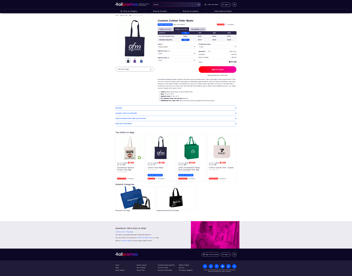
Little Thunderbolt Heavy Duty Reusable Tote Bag (189, 169)
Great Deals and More (223, 11)
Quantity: (202, 51)
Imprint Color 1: (164, 51)
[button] (128, 60)
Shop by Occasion (160, 11)
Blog (116, 267)
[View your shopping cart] (234, 4)
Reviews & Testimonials (165, 270)
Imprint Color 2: (163, 58)
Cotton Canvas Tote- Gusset (221, 168)
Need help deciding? (123, 123)
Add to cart (218, 69)
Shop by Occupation (190, 11)
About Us (181, 267)
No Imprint (197, 29)
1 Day (165, 29)
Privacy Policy (220, 270)
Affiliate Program (184, 265)
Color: (160, 44)
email (151, 238)
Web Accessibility (230, 270)
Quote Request (120, 270)
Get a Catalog (141, 267)
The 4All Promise (163, 267)
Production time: (205, 44)
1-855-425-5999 (142, 238)
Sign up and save (212, 254)
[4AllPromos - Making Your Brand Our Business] (126, 5)
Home (117, 265)
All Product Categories (186, 270)
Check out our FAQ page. (124, 232)
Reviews (118, 108)
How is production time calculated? (130, 118)
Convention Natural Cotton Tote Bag (125, 169)
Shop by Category (130, 11)
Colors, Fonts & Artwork (126, 113)
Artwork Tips (141, 270)
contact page (126, 240)
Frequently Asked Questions (166, 265)
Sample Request (142, 265)
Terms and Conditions (210, 270)
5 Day (181, 29)
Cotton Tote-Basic (155, 168)
